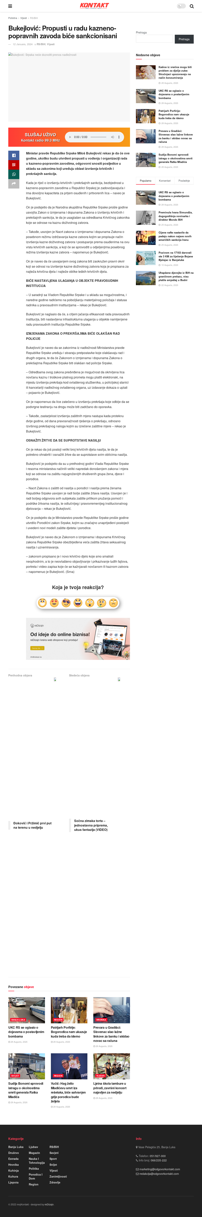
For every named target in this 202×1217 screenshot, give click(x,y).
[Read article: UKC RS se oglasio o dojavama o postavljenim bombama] (26, 1010)
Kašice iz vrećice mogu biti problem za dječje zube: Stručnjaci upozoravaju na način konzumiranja (175, 72)
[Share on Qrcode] (13, 165)
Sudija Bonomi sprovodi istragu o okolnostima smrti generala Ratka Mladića (25, 1090)
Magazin (34, 1153)
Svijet (15, 1075)
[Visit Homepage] (94, 6)
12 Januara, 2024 (23, 44)
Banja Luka (18, 1019)
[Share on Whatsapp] (13, 174)
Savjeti (54, 1153)
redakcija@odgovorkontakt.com (159, 1174)
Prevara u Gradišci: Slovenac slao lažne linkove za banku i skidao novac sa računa (111, 1034)
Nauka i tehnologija (37, 1161)
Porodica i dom (35, 1176)
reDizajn (49, 1204)
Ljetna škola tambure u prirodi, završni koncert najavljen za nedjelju (109, 1088)
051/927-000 (157, 1156)
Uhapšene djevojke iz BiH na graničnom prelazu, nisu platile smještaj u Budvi (176, 276)
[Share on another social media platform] (13, 184)
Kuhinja (13, 1170)
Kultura (13, 1176)
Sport (53, 1159)
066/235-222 (158, 1160)
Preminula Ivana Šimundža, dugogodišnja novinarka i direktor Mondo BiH (176, 215)
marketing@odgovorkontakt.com (159, 1169)
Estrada (13, 1159)
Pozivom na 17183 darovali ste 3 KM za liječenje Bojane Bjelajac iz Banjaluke (176, 256)
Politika (34, 1168)
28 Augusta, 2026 (18, 1041)
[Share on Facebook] (13, 155)
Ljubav (33, 1147)
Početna (12, 18)
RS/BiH (34, 18)
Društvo (13, 1153)
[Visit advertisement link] (78, 639)
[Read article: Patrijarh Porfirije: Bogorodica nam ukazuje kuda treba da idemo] (69, 1010)
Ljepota (13, 1182)
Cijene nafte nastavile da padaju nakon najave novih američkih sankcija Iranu (175, 236)
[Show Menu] (10, 6)
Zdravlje (55, 1182)
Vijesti (23, 18)
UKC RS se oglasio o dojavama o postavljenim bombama (26, 1032)
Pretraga (141, 32)
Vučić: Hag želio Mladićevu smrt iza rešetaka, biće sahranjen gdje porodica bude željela (68, 1092)
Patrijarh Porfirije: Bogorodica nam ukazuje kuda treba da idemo (69, 1032)
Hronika (101, 1019)
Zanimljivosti (58, 1176)
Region (58, 1019)
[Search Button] (192, 6)
